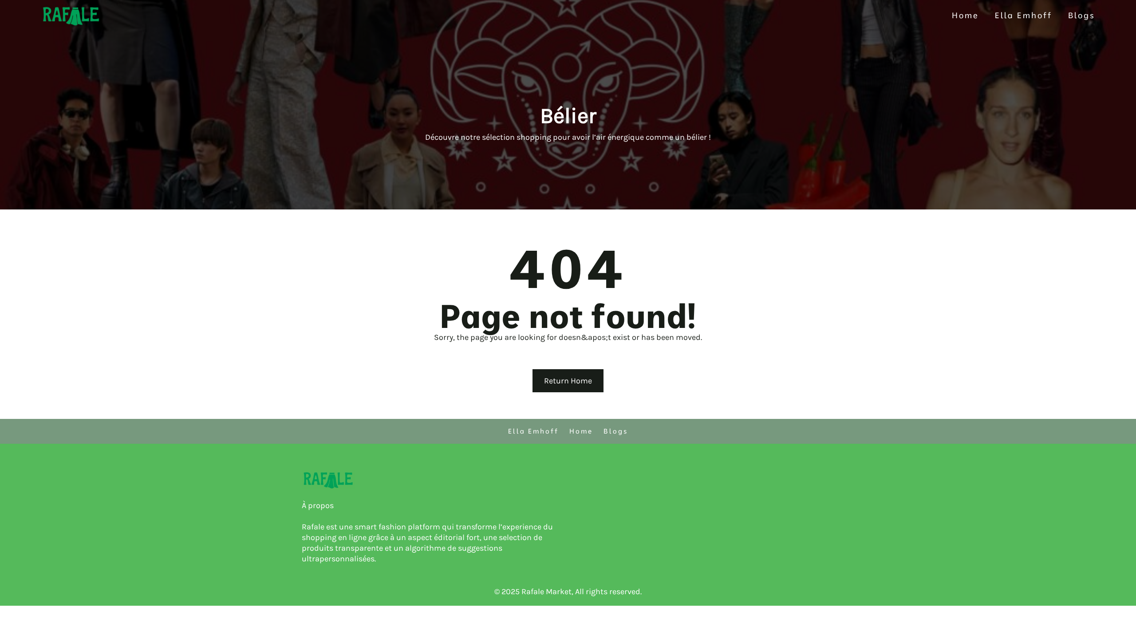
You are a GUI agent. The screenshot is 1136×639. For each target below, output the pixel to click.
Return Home (568, 381)
